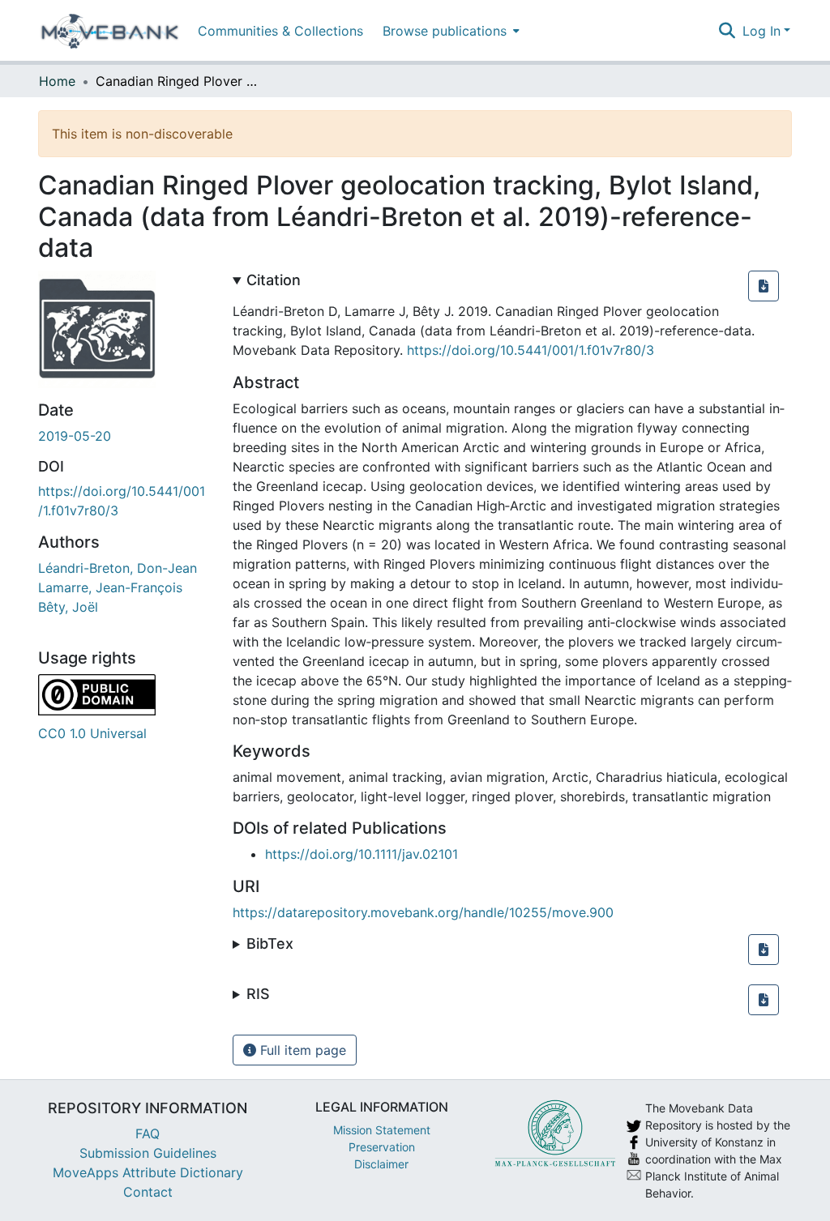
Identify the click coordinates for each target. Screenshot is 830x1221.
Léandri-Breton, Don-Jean (117, 568)
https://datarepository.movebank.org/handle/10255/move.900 (423, 912)
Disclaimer (381, 1164)
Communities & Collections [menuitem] (280, 31)
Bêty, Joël (68, 607)
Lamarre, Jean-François (110, 587)
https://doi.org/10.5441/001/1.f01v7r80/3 (530, 350)
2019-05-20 (74, 436)
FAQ (147, 1133)
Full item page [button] (301, 1050)
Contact (148, 1192)
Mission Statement (381, 1130)
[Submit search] (727, 31)
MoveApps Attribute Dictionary (148, 1172)
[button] (763, 286)
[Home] (110, 31)
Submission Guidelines (147, 1153)
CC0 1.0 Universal (92, 733)
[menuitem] (449, 30)
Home (57, 81)
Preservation (382, 1147)
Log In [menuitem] (761, 31)
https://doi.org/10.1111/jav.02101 (361, 854)
